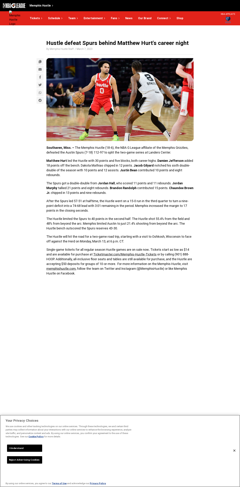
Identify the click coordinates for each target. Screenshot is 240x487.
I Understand (16, 448)
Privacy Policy (98, 483)
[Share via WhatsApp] (40, 92)
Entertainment (93, 18)
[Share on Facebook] (40, 77)
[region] (120, 451)
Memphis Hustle (40, 5)
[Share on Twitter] (40, 84)
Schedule (54, 18)
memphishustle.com (61, 268)
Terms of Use (59, 483)
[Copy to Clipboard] (40, 61)
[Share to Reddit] (40, 100)
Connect (162, 18)
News (128, 18)
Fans (114, 18)
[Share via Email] (40, 69)
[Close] (234, 450)
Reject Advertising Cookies (24, 459)
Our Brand (144, 18)
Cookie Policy (36, 436)
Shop (179, 18)
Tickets (35, 18)
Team (72, 18)
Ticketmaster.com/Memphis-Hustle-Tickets (125, 254)
